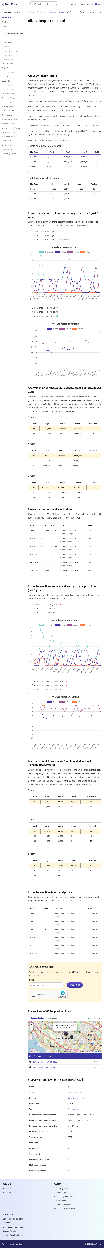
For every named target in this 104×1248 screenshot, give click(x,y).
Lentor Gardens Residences (13, 1219)
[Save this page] (80, 12)
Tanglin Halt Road (75, 1092)
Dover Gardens (8, 72)
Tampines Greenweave (62, 1193)
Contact (19, 1244)
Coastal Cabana (9, 1231)
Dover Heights (7, 77)
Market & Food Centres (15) (80, 1018)
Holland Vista (7, 102)
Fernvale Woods (60, 1201)
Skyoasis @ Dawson (10, 119)
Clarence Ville (7, 42)
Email (31, 980)
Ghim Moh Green (8, 94)
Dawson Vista (7, 64)
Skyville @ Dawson (9, 136)
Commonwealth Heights (11, 55)
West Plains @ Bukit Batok (64, 1197)
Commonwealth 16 (9, 51)
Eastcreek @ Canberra (62, 1189)
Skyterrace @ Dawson (10, 132)
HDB (72, 4)
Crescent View (7, 60)
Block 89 (6, 17)
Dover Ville (6, 81)
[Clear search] (56, 4)
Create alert (75, 985)
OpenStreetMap (96, 1051)
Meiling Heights (8, 111)
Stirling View (7, 145)
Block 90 (5, 22)
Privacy (4, 1244)
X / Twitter (7, 1193)
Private (81, 4)
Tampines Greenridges (62, 1205)
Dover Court (6, 68)
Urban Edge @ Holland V (11, 153)
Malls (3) (97, 1018)
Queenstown (73, 1109)
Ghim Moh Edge (8, 89)
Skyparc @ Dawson (9, 124)
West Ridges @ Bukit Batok (64, 1209)
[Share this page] (70, 12)
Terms (11, 1244)
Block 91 (5, 26)
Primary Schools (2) (37, 1018)
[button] (67, 1036)
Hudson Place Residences (13, 1235)
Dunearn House (9, 1223)
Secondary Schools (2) (57, 1018)
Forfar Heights (7, 85)
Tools (89, 4)
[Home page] (29, 12)
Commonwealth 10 (9, 47)
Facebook (7, 1189)
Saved (99, 4)
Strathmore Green (9, 149)
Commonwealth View (76, 1098)
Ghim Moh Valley (8, 98)
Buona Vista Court (9, 38)
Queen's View (7, 115)
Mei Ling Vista (7, 107)
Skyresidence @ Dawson (11, 128)
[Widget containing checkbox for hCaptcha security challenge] (48, 994)
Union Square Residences (13, 1227)
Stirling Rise (6, 141)
